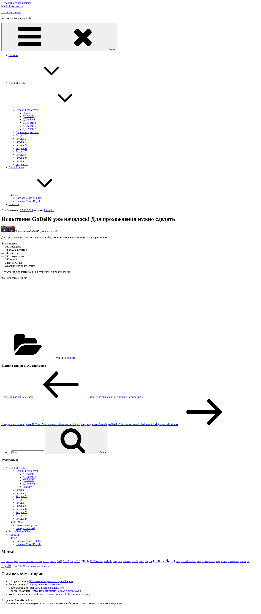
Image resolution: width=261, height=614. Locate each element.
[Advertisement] (107, 307)
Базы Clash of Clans (20, 531)
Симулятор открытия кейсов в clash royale (56, 590)
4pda (16, 561)
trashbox (34, 566)
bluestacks (127, 561)
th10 (18, 566)
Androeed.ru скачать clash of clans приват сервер (61, 594)
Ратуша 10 (22, 161)
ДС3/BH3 (28, 116)
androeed (99, 561)
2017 (92, 561)
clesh (183, 561)
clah (146, 561)
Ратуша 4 (21, 141)
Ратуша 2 (21, 135)
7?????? (38, 561)
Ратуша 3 (21, 138)
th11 (23, 566)
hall (203, 562)
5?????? (23, 561)
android (108, 561)
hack (199, 561)
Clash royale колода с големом (44, 584)
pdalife (236, 562)
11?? (66, 561)
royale (6, 565)
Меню (112, 49)
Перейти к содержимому (16, 2)
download (191, 561)
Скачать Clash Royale (28, 201)
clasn (178, 561)
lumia (212, 561)
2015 (77, 561)
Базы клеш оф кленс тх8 (49, 587)
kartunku (49, 210)
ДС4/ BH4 (29, 119)
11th (71, 561)
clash (169, 560)
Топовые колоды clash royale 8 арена (51, 581)
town (28, 566)
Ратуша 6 (21, 148)
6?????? (30, 561)
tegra (14, 566)
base (115, 561)
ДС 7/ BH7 (29, 129)
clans (158, 560)
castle (135, 561)
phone (243, 561)
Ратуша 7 (21, 151)
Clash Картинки (11, 12)
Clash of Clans (17, 82)
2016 (85, 561)
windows (44, 566)
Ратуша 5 (21, 145)
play (248, 561)
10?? (59, 561)
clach (141, 561)
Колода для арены (26, 525)
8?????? (46, 561)
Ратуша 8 (21, 154)
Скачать (13, 194)
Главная (13, 55)
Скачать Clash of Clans (29, 197)
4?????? (9, 561)
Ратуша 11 (22, 164)
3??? (3, 561)
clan (150, 561)
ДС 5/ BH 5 (29, 122)
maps (218, 562)
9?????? (53, 561)
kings (207, 561)
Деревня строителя (27, 109)
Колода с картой (25, 528)
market (224, 561)
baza (120, 561)
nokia (230, 561)
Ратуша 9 (21, 157)
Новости (28, 113)
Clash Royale (16, 167)
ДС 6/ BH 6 (29, 125)
